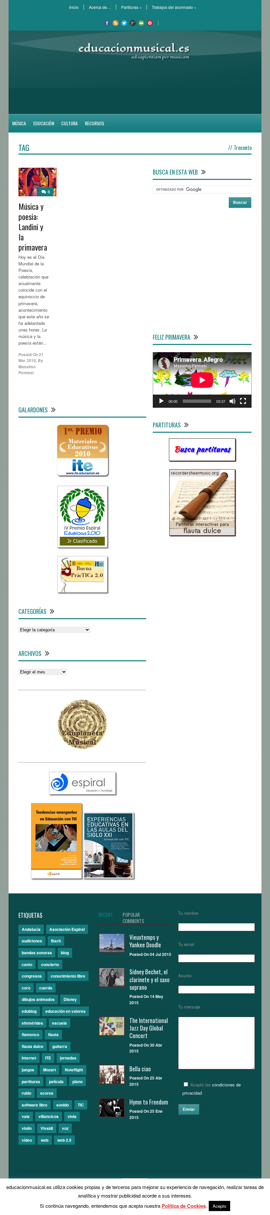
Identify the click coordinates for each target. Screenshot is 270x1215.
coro (26, 988)
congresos (32, 976)
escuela (59, 1023)
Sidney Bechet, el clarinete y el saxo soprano (149, 979)
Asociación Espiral (67, 929)
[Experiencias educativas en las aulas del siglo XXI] (108, 877)
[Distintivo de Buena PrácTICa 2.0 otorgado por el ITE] (82, 591)
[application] (202, 380)
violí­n (27, 1128)
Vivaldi (46, 1128)
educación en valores (65, 1011)
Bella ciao (140, 1068)
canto (27, 964)
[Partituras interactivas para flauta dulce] (202, 534)
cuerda (45, 988)
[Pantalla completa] (243, 401)
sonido (62, 1105)
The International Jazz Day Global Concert (148, 1028)
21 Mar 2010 (30, 358)
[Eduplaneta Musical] (82, 747)
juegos (28, 1070)
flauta (53, 1034)
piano (77, 1081)
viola (72, 1116)
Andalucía (31, 929)
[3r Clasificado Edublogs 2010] (82, 546)
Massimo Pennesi (27, 370)
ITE (48, 1058)
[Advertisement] (135, 87)
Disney (70, 999)
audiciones (32, 941)
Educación (43, 123)
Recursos (94, 123)
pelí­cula (56, 1081)
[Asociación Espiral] (82, 793)
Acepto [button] (219, 1206)
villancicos (49, 1116)
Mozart (49, 1070)
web (44, 1140)
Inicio (74, 7)
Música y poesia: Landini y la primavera (32, 226)
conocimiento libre (68, 976)
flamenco (30, 1034)
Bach (56, 941)
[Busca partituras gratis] (202, 459)
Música (19, 123)
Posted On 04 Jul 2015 (150, 954)
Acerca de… (100, 7)
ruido (26, 1093)
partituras (31, 1081)
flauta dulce (32, 1046)
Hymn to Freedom (148, 1102)
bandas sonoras (37, 953)
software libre (34, 1105)
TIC (81, 1105)
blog (65, 953)
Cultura (69, 123)
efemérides (32, 1023)
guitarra (59, 1046)
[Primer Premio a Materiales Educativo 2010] (82, 476)
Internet (29, 1058)
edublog (29, 1011)
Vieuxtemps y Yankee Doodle (145, 941)
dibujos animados (38, 999)
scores (46, 1093)
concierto (50, 964)
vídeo (27, 1140)
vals (26, 1116)
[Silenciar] (232, 401)
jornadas (68, 1058)
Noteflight (74, 1070)
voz (65, 1128)
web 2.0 (64, 1140)
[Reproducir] (161, 401)
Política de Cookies (184, 1205)
